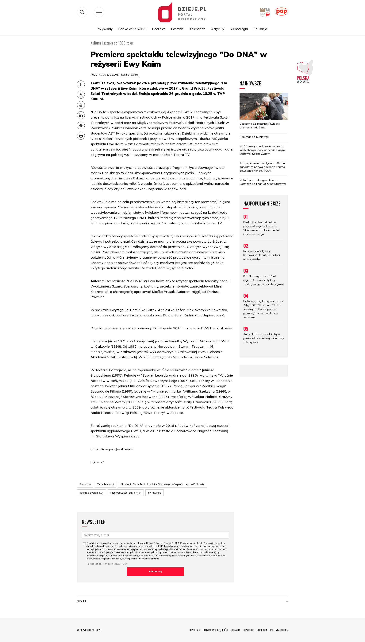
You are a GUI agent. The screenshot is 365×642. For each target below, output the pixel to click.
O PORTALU (195, 630)
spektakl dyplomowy (91, 492)
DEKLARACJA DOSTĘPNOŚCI (215, 630)
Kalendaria (197, 29)
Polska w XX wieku (132, 29)
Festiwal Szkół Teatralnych (125, 492)
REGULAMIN (262, 630)
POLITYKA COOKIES (279, 630)
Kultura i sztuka (130, 74)
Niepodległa (239, 29)
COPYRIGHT (248, 630)
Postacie (177, 29)
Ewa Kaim (85, 484)
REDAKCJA (235, 630)
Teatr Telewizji (105, 484)
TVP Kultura (154, 492)
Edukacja (260, 29)
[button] (287, 602)
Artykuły (217, 29)
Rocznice (158, 29)
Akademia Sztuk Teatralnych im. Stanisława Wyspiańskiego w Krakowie (162, 484)
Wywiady (105, 29)
